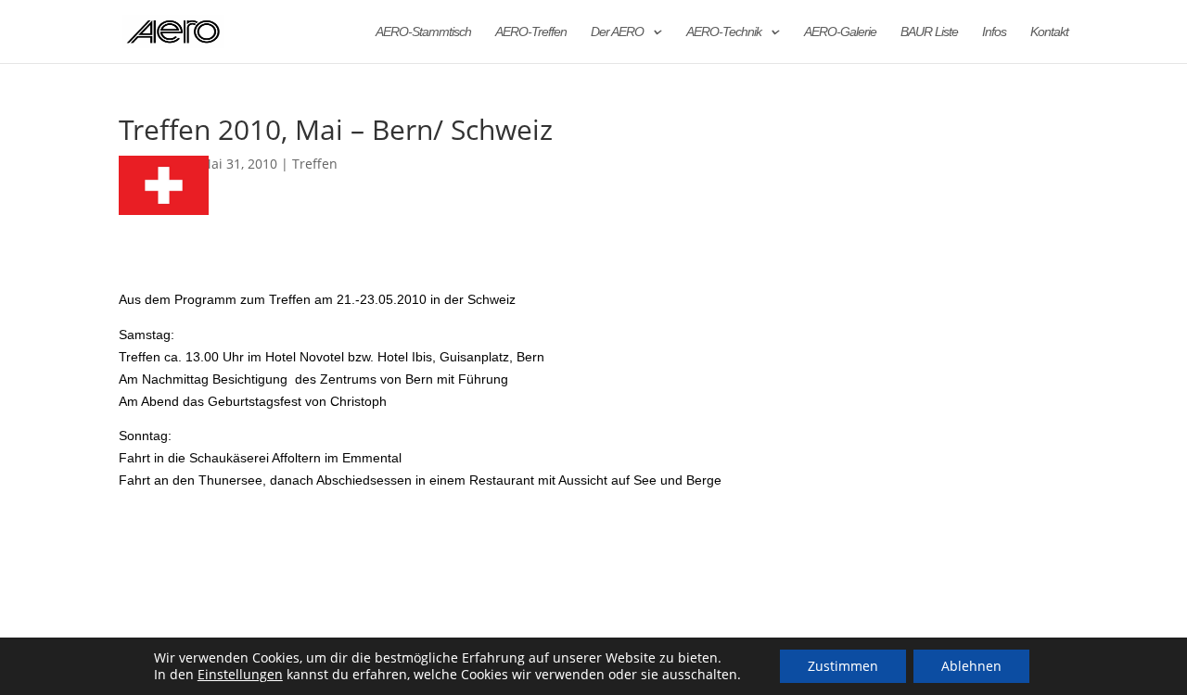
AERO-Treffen (531, 32)
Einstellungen (240, 674)
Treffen (315, 163)
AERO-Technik (723, 32)
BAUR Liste (929, 32)
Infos (994, 32)
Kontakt (1049, 32)
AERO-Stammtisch (423, 32)
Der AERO (617, 32)
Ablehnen (971, 666)
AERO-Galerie (840, 32)
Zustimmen (843, 666)
